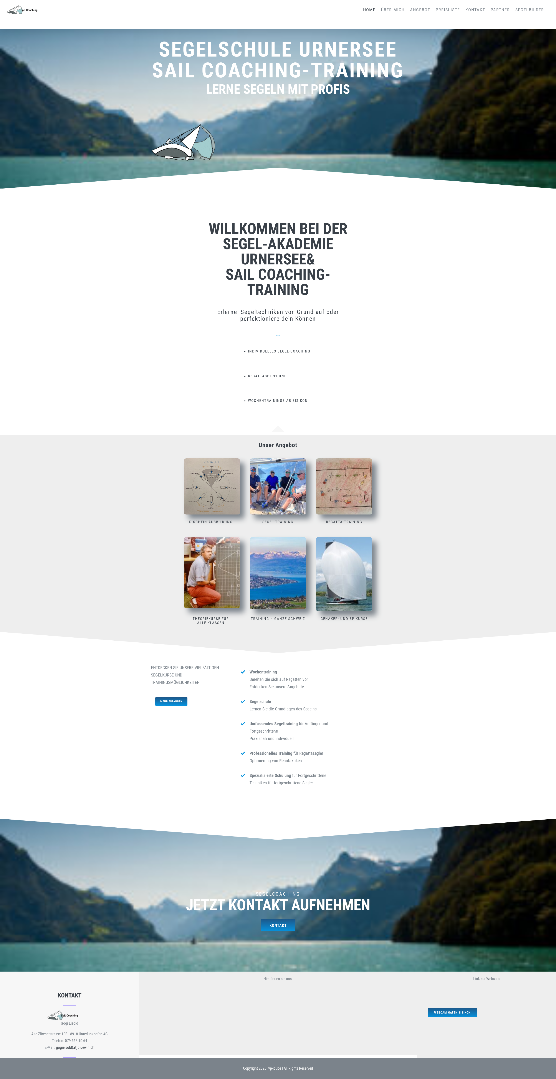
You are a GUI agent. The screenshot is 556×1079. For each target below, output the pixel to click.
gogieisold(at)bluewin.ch (75, 1047)
